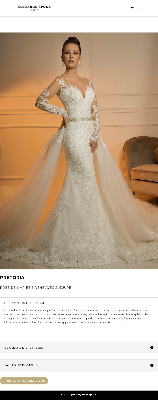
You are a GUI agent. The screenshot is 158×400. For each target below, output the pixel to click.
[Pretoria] (79, 268)
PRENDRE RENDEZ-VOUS (24, 381)
